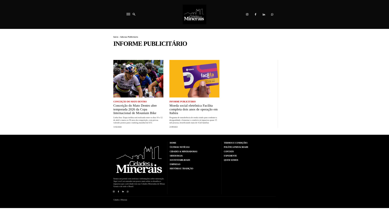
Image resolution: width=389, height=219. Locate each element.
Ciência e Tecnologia (262, 51)
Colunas (280, 51)
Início (115, 37)
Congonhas (324, 51)
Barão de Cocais (160, 51)
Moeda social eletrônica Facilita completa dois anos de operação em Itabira (193, 109)
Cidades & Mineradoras (237, 51)
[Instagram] (247, 14)
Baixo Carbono (141, 51)
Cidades (218, 51)
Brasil (194, 51)
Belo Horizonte (179, 51)
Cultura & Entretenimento (373, 51)
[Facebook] (255, 14)
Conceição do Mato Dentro (301, 51)
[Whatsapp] (272, 14)
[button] (134, 14)
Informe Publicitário (182, 102)
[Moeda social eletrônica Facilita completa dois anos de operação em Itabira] (194, 78)
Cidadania (205, 51)
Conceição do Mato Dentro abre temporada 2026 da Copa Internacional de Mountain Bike (135, 109)
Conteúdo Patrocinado (344, 51)
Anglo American (122, 51)
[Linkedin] (263, 14)
